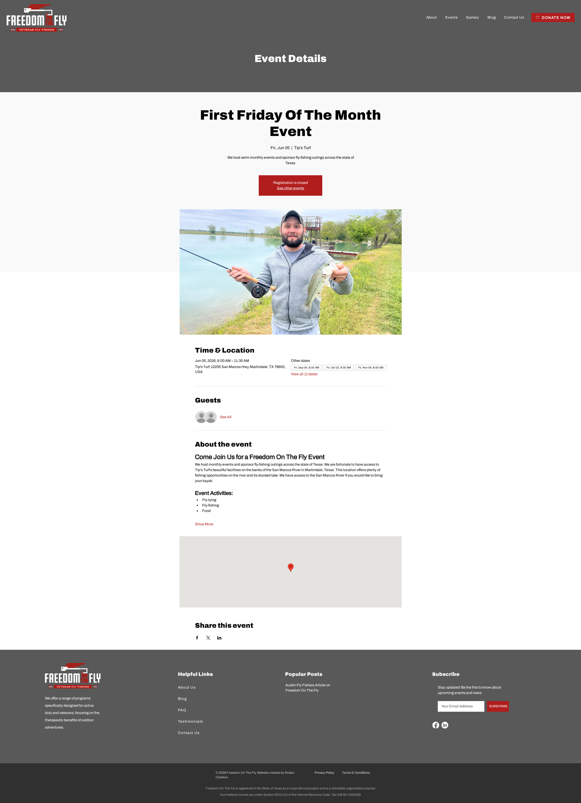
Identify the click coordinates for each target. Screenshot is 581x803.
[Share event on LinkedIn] (219, 638)
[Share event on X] (208, 638)
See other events (290, 188)
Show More (204, 524)
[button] (431, 17)
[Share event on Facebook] (197, 638)
